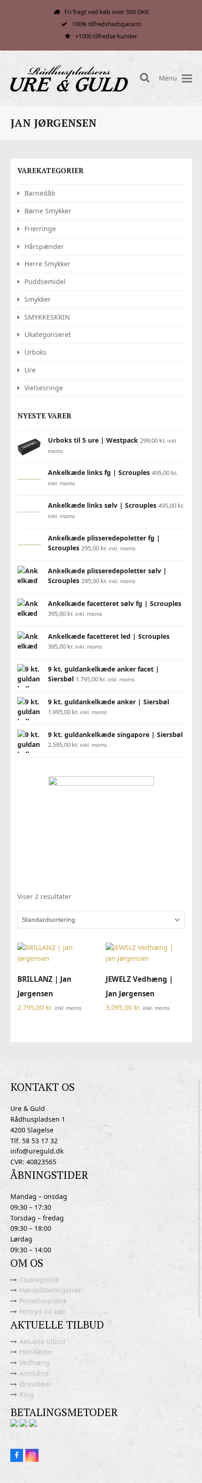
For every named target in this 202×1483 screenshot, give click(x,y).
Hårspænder (44, 246)
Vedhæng (34, 1362)
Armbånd (34, 1373)
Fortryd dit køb (42, 1311)
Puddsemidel (45, 281)
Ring (26, 1394)
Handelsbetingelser (50, 1290)
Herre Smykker (47, 263)
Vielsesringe (43, 387)
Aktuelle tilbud (42, 1341)
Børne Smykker (47, 210)
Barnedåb (39, 193)
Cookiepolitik (39, 1279)
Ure (30, 369)
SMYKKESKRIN (47, 317)
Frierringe (40, 228)
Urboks (35, 352)
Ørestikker (35, 1384)
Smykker (37, 299)
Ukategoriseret (47, 334)
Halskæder (36, 1351)
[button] (187, 78)
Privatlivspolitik (43, 1300)
